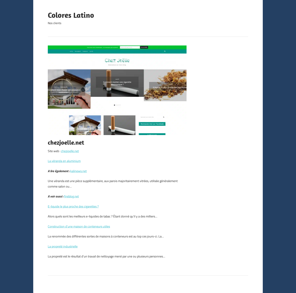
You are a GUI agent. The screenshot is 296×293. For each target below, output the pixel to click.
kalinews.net (78, 171)
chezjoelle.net (70, 151)
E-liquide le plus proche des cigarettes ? (73, 206)
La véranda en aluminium (64, 161)
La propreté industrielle (63, 246)
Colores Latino (71, 15)
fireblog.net (71, 196)
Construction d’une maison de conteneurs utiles (79, 226)
